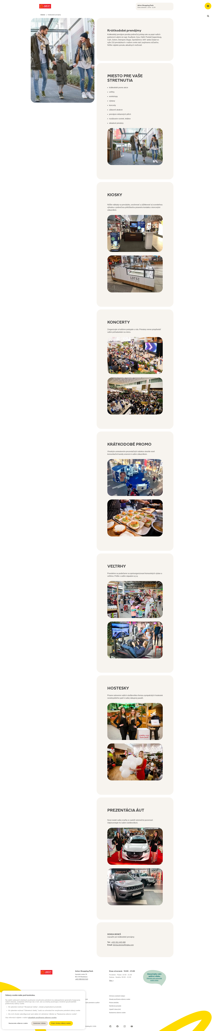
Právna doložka (114, 1002)
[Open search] (208, 16)
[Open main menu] (208, 6)
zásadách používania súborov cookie (42, 1017)
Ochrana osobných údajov (117, 996)
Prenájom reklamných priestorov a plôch (87, 1002)
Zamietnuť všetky (39, 1023)
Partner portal (79, 996)
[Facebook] (117, 1026)
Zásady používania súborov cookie (119, 999)
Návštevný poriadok (115, 1006)
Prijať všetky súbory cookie (61, 1023)
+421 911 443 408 (118, 942)
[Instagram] (124, 1026)
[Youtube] (131, 1026)
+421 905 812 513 (81, 979)
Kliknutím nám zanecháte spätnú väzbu (154, 979)
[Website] (110, 1026)
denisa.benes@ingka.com (123, 945)
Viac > (111, 980)
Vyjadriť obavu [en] (115, 1009)
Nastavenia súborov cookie (117, 1012)
